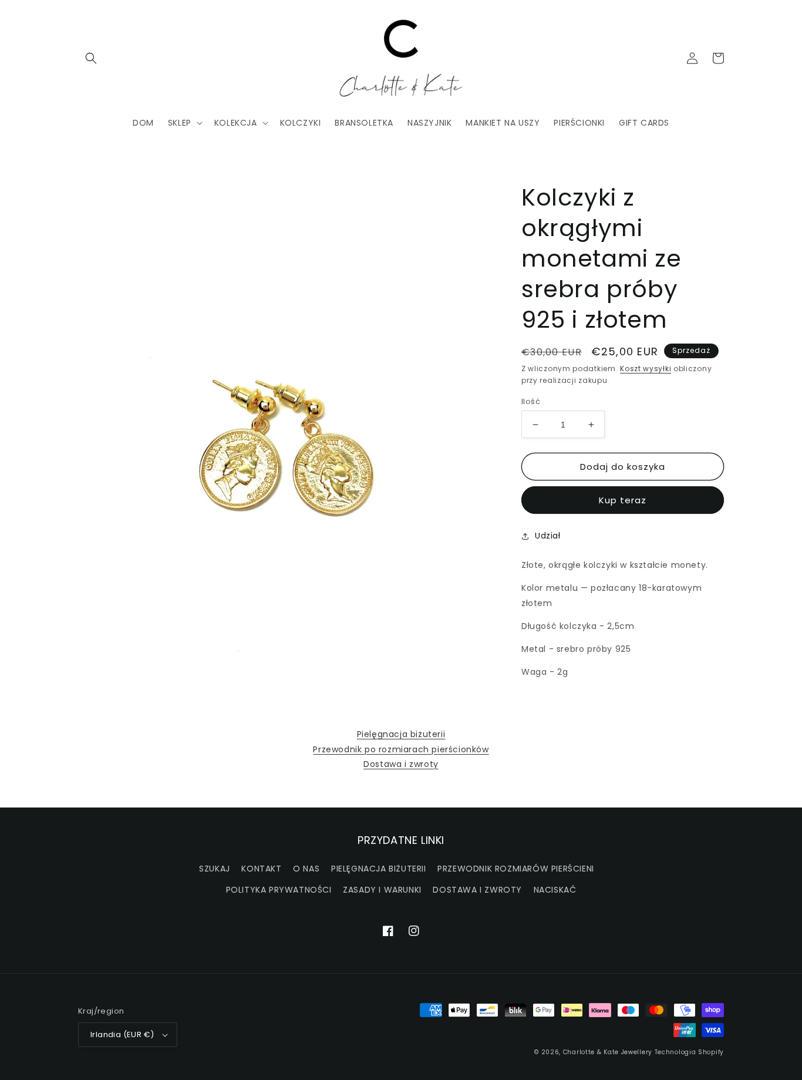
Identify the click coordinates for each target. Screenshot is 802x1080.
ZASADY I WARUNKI (382, 890)
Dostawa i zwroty (401, 764)
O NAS (306, 868)
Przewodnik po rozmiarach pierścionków (400, 749)
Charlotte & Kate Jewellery (607, 1052)
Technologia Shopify (689, 1052)
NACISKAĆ (555, 890)
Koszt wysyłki (645, 369)
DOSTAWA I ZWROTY (477, 890)
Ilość (530, 401)
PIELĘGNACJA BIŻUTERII (378, 868)
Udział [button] (548, 535)
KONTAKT (261, 868)
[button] (91, 58)
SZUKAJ (214, 868)
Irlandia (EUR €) (122, 1034)
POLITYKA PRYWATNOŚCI (279, 890)
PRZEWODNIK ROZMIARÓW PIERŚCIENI (515, 868)
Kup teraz (622, 500)
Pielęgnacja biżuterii (401, 734)
